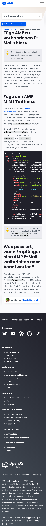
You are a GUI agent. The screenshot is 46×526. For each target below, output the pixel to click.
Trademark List (12, 424)
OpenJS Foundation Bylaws (16, 417)
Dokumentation (10, 29)
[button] (42, 3)
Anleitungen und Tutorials (16, 375)
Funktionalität (12, 362)
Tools (8, 387)
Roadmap (10, 404)
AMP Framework (12, 352)
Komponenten (12, 378)
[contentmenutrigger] (22, 16)
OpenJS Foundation (12, 481)
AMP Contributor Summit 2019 (18, 437)
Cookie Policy (36, 474)
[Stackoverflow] (37, 333)
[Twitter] (4, 333)
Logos (8, 450)
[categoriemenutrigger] (13, 24)
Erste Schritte (11, 372)
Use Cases (10, 355)
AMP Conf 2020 (11, 434)
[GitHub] (29, 333)
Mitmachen (10, 401)
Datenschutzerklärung (22, 474)
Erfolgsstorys (11, 358)
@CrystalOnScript (29, 300)
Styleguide (10, 447)
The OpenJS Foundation (15, 414)
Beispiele (9, 381)
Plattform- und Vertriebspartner (18, 398)
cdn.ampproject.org (30, 517)
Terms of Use (7, 474)
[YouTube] (13, 333)
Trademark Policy (13, 421)
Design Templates (13, 384)
